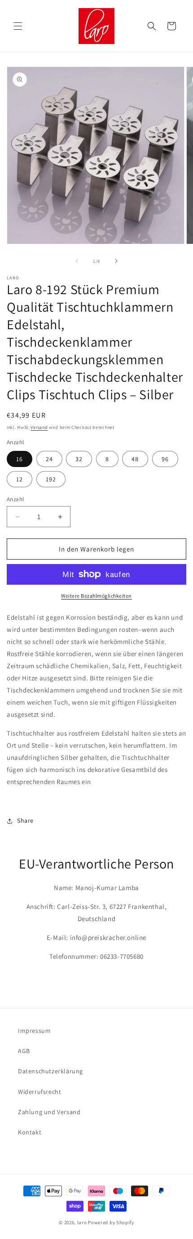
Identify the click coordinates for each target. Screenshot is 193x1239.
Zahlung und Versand (49, 1112)
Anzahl (15, 499)
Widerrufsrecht (39, 1092)
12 (19, 479)
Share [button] (25, 820)
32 (79, 459)
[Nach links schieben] (77, 261)
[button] (18, 26)
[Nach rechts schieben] (116, 261)
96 (165, 459)
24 (49, 459)
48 (135, 459)
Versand (39, 427)
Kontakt (29, 1132)
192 (51, 479)
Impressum (34, 1031)
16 (19, 459)
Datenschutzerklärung (50, 1071)
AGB (24, 1051)
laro (82, 1222)
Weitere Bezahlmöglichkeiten (96, 595)
